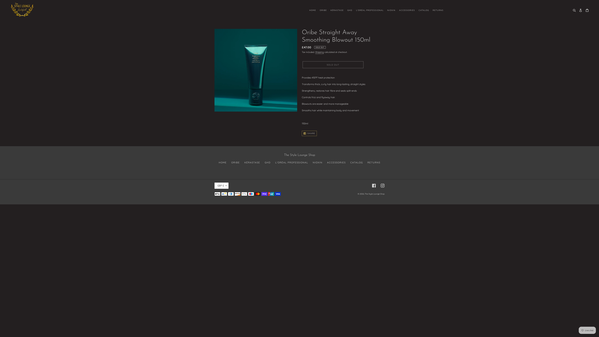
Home (223, 162)
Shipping (319, 52)
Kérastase (252, 162)
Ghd (268, 162)
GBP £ (220, 185)
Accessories (336, 162)
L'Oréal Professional (291, 162)
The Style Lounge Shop (375, 194)
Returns (374, 162)
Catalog (356, 162)
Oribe (235, 162)
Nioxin (317, 162)
